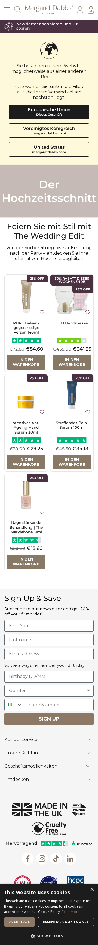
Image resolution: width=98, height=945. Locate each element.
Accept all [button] (19, 921)
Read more (71, 911)
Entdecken (16, 779)
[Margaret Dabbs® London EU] (49, 9)
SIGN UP (49, 719)
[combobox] (47, 690)
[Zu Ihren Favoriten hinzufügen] (42, 312)
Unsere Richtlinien (24, 752)
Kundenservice (20, 739)
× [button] (92, 890)
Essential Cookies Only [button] (65, 921)
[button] (49, 936)
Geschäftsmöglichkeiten (30, 766)
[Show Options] (88, 690)
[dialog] (49, 914)
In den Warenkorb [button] (26, 362)
